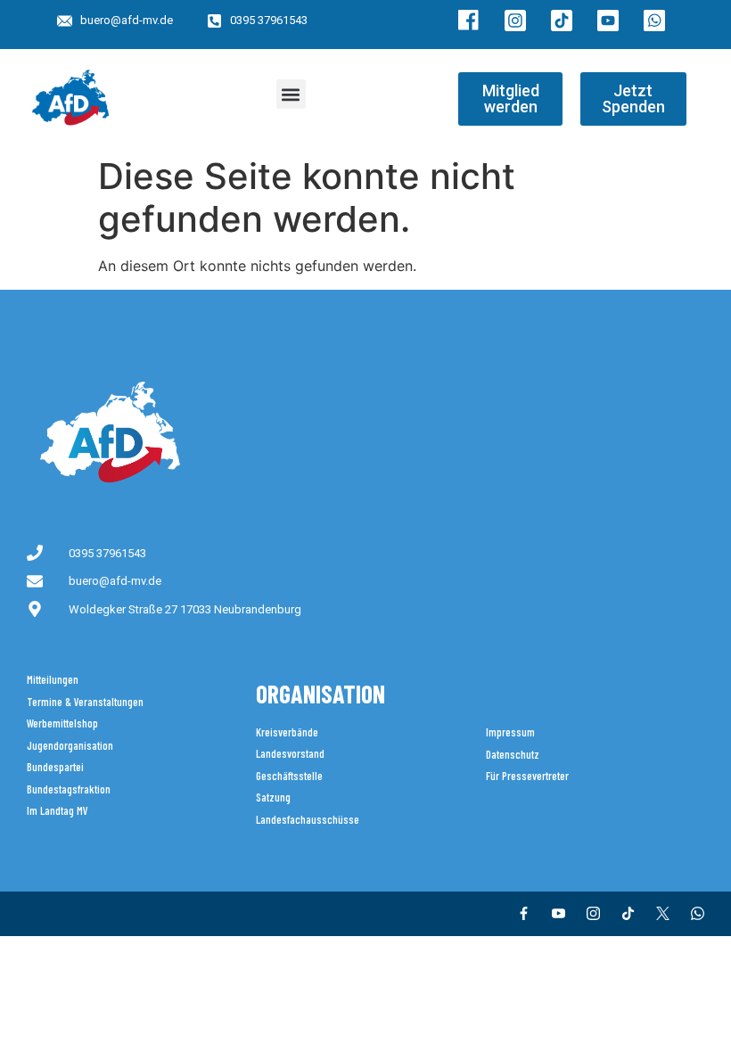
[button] (291, 94)
